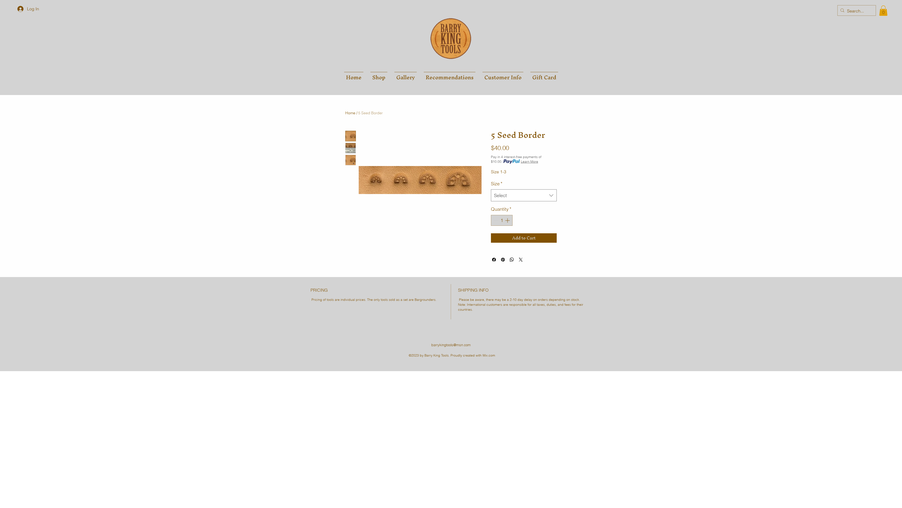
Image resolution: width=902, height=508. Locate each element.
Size (496, 184)
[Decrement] (496, 220)
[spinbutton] (502, 220)
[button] (883, 10)
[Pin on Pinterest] (503, 259)
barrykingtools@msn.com (451, 345)
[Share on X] (521, 259)
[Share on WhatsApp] (512, 259)
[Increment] (508, 220)
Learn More (529, 161)
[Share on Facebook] (494, 259)
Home (350, 113)
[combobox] (524, 195)
